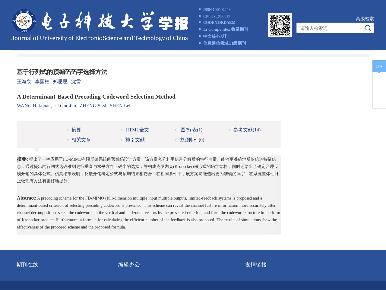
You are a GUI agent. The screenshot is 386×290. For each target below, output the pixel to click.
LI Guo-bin (65, 105)
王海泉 (24, 81)
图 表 (190, 129)
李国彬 (42, 81)
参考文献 (247, 129)
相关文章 (81, 139)
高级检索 (365, 18)
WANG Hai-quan (34, 105)
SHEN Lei (120, 105)
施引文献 (135, 139)
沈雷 (76, 81)
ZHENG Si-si (93, 105)
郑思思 (60, 81)
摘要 (76, 129)
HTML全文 (137, 129)
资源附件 (191, 139)
